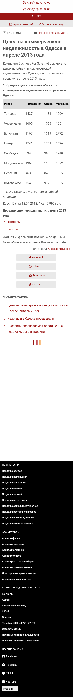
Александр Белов (59, 248)
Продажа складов (12, 488)
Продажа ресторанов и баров (19, 511)
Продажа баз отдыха (14, 500)
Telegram (11, 664)
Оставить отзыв (11, 628)
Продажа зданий (12, 494)
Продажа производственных (19, 517)
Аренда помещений (13, 544)
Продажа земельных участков (20, 505)
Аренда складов (11, 555)
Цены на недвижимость (53, 32)
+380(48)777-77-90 (38, 2)
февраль (13, 222)
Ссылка (37, 284)
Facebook (38, 257)
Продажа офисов (12, 470)
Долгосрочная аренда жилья (19, 573)
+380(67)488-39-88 (38, 9)
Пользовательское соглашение (20, 640)
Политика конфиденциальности (20, 634)
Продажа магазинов (14, 482)
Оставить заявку (53, 24)
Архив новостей (23, 24)
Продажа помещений (14, 476)
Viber (36, 266)
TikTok (10, 673)
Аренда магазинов (13, 549)
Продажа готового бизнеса (17, 523)
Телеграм (39, 275)
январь (12, 229)
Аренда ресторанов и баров (18, 561)
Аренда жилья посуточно (16, 579)
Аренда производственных (18, 567)
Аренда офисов (11, 538)
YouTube (11, 681)
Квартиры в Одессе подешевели (30, 318)
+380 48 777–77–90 (24, 623)
